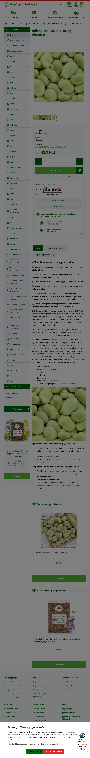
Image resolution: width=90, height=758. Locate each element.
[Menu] (86, 733)
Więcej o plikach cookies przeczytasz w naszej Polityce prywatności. (33, 744)
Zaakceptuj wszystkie (53, 751)
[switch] (82, 749)
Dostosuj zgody (34, 751)
